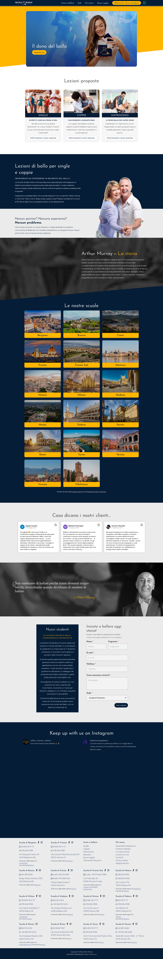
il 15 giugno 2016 (73, 528)
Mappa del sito (122, 863)
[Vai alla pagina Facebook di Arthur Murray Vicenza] (69, 842)
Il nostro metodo (123, 849)
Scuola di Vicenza (59, 843)
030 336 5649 (26, 874)
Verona (120, 454)
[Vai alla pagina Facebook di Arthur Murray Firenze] (68, 870)
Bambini (87, 855)
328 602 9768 (123, 874)
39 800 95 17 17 (27, 847)
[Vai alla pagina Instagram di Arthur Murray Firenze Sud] (108, 870)
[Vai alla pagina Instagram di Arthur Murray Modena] (73, 896)
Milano (81, 395)
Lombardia (23, 863)
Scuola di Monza (90, 896)
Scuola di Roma (58, 924)
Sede (88, 693)
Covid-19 (119, 857)
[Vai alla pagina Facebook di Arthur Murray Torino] (100, 924)
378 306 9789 (27, 850)
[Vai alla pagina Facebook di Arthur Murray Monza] (100, 896)
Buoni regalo (102, 3)
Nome (89, 642)
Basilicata (137, 889)
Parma (120, 425)
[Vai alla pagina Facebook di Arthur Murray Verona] (133, 924)
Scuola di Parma (26, 924)
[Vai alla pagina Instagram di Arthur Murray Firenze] (72, 870)
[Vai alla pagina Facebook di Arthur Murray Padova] (133, 896)
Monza (42, 425)
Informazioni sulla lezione (43, 138)
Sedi (79, 3)
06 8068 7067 (58, 928)
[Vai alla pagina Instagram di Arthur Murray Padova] (137, 896)
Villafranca (81, 484)
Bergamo (43, 335)
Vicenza (42, 484)
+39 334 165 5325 (124, 932)
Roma (42, 454)
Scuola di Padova (123, 896)
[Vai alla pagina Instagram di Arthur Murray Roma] (70, 924)
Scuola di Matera (123, 870)
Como (120, 335)
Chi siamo (89, 3)
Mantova (120, 365)
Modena (120, 395)
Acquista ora (39, 52)
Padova (81, 425)
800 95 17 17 (122, 900)
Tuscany (86, 887)
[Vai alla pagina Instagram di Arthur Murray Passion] (42, 842)
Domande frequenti (92, 860)
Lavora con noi (122, 855)
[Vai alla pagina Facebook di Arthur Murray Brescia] (36, 870)
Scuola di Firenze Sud (93, 870)
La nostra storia (123, 852)
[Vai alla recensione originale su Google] (55, 526)
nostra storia (77, 492)
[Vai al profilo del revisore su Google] (22, 527)
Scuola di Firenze (58, 870)
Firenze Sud (81, 365)
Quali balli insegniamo (126, 846)
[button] (23, 39)
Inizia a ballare (67, 3)
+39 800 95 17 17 (27, 900)
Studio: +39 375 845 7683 (95, 874)
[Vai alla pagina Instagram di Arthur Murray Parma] (36, 924)
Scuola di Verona (123, 924)
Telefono (90, 664)
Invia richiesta (121, 705)
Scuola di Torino (90, 924)
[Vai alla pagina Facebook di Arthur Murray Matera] (133, 870)
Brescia (81, 335)
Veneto (118, 917)
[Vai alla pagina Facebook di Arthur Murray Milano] (36, 896)
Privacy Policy (122, 860)
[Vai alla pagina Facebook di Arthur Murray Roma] (67, 924)
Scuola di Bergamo (27, 843)
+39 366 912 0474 (60, 904)
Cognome (113, 642)
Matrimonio (120, 115)
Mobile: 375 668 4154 (61, 878)
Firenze (43, 365)
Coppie (81, 115)
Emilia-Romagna (25, 944)
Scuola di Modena (59, 896)
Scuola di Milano (26, 896)
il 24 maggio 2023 (30, 528)
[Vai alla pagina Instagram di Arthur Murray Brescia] (40, 870)
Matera (42, 395)
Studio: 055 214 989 (60, 874)
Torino (81, 454)
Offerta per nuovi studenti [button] (126, 3)
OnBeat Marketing (89, 954)
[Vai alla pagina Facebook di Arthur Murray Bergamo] (38, 842)
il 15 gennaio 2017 (117, 528)
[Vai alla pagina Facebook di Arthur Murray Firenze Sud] (105, 870)
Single (43, 115)
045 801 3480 (123, 928)
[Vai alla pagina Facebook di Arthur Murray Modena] (69, 896)
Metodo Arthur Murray (96, 492)
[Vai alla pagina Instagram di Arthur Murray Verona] (136, 924)
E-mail (89, 653)
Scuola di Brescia (26, 870)
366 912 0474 (58, 900)
